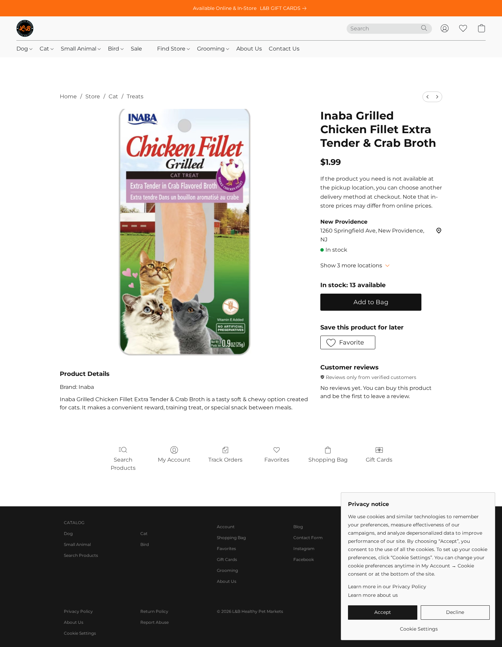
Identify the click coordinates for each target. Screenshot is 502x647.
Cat (45, 48)
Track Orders (225, 459)
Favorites (276, 459)
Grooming (211, 48)
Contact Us (284, 48)
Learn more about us (373, 595)
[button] (24, 28)
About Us (249, 48)
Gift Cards (379, 459)
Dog (22, 48)
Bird (114, 48)
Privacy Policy (78, 611)
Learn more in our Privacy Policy (387, 586)
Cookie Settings (80, 633)
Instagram (304, 548)
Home (68, 96)
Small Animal (79, 48)
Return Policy (154, 611)
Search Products (123, 463)
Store (92, 96)
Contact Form (308, 537)
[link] (284, 8)
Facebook (303, 559)
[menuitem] (427, 97)
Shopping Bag (328, 459)
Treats (135, 96)
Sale (136, 48)
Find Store (172, 48)
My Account (174, 459)
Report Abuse (154, 622)
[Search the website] (424, 28)
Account (226, 526)
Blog (298, 526)
